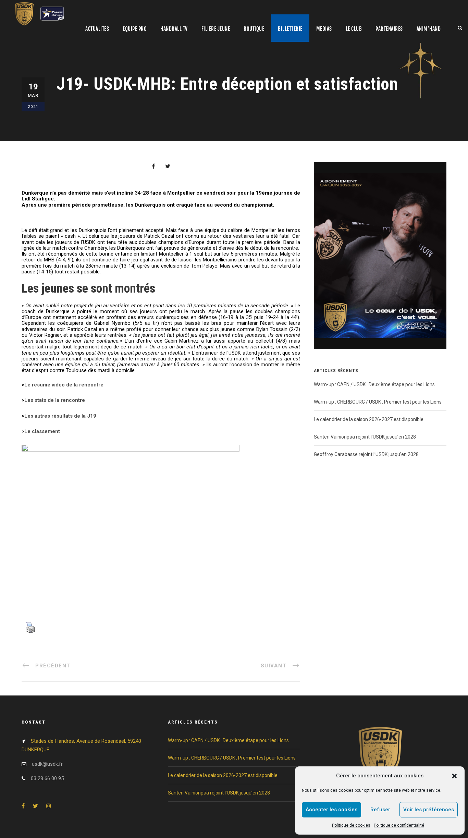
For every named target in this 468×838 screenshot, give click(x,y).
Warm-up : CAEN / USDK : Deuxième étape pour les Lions (374, 384)
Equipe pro (135, 29)
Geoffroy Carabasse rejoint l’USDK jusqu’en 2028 (366, 454)
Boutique (254, 29)
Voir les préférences (428, 809)
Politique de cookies (351, 825)
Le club (354, 29)
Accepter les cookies (331, 809)
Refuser (380, 809)
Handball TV (174, 29)
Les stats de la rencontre (54, 400)
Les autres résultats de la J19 (60, 416)
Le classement (42, 431)
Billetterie (290, 29)
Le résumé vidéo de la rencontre (63, 385)
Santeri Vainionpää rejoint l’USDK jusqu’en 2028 (365, 437)
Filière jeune (215, 29)
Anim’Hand (429, 29)
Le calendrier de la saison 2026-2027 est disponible (368, 419)
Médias (324, 29)
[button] (454, 776)
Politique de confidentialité (399, 825)
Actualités (97, 29)
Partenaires (389, 29)
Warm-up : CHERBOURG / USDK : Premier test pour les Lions (378, 402)
